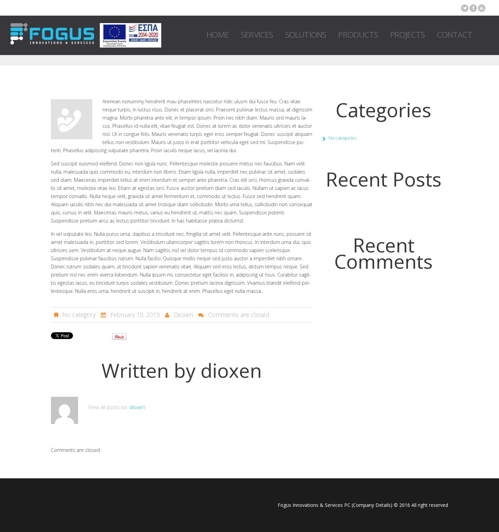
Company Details (372, 505)
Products (358, 34)
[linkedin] (481, 8)
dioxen (183, 315)
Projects (407, 34)
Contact (454, 34)
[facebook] (473, 8)
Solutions (306, 34)
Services (257, 34)
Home (217, 34)
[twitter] (464, 8)
